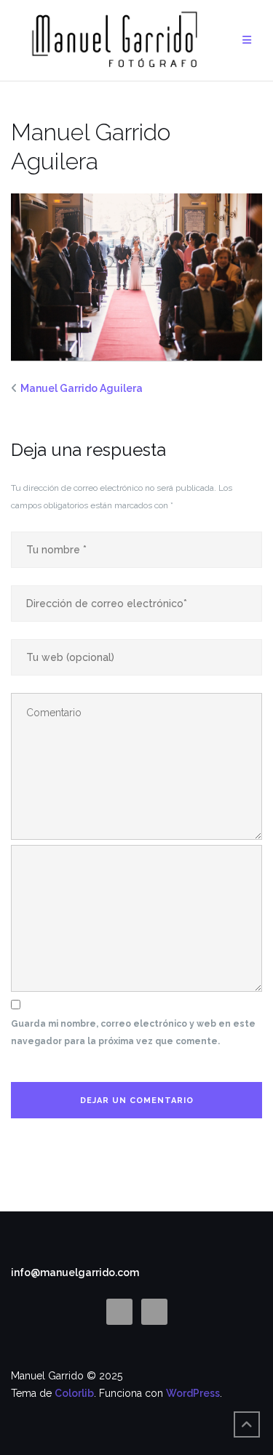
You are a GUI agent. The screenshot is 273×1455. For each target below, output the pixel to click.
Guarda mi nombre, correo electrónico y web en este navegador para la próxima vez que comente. (133, 1032)
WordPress (193, 1393)
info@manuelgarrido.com (75, 1272)
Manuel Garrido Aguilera (81, 388)
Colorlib (74, 1393)
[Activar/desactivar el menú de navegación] (247, 40)
